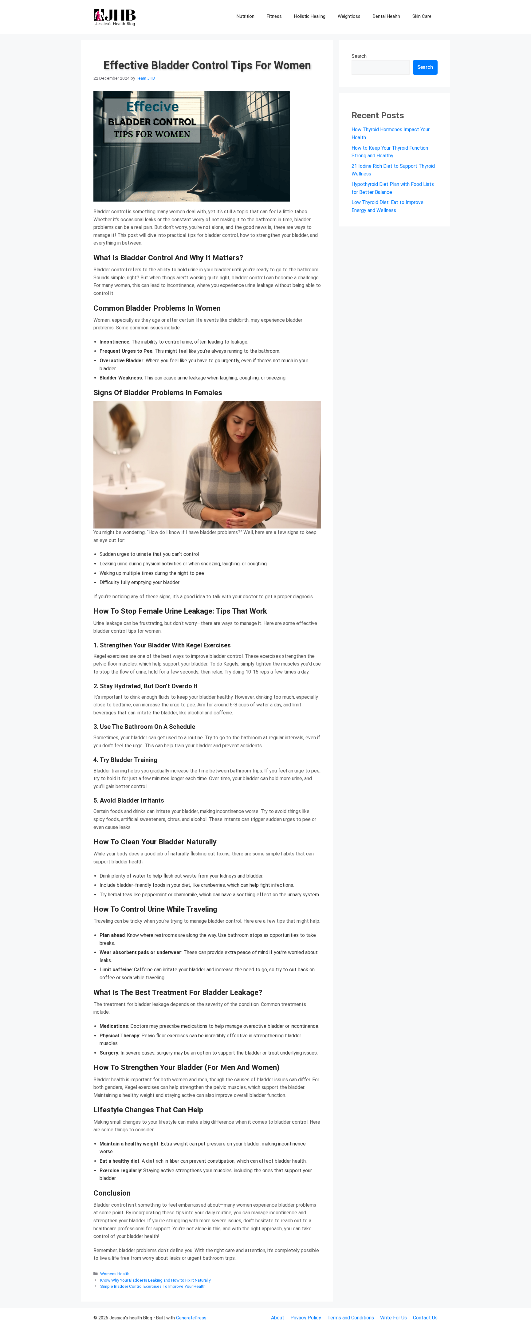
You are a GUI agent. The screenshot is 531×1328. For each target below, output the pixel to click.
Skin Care (421, 16)
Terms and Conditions (350, 1318)
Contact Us (425, 1318)
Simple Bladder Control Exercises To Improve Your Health (153, 1286)
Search (359, 56)
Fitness (274, 16)
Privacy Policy (305, 1318)
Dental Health (386, 16)
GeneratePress (191, 1318)
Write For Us (393, 1318)
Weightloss (349, 16)
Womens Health (114, 1273)
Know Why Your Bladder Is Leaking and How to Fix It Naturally (155, 1280)
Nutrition (245, 16)
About (277, 1318)
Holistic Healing (309, 16)
